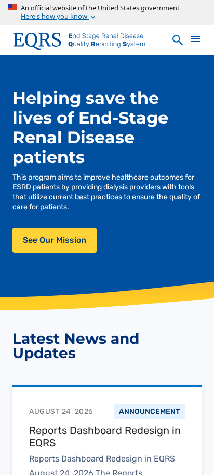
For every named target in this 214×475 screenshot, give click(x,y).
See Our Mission (54, 240)
